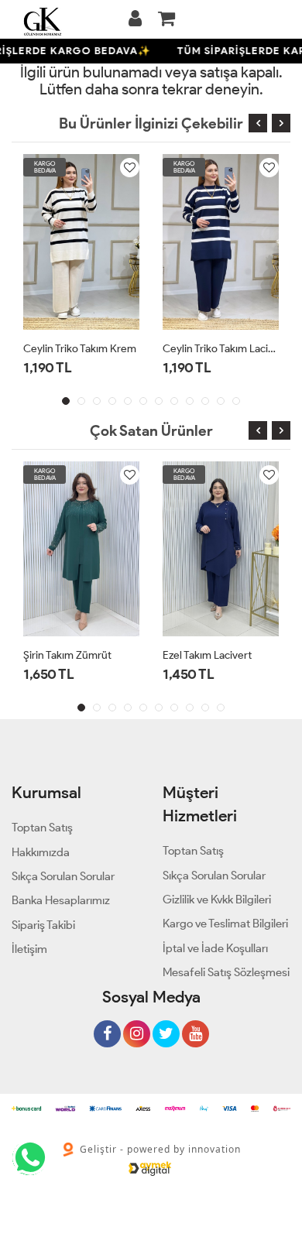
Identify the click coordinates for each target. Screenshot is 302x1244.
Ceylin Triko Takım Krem (79, 348)
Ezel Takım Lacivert (207, 655)
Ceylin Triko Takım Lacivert (221, 348)
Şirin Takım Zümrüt (67, 655)
